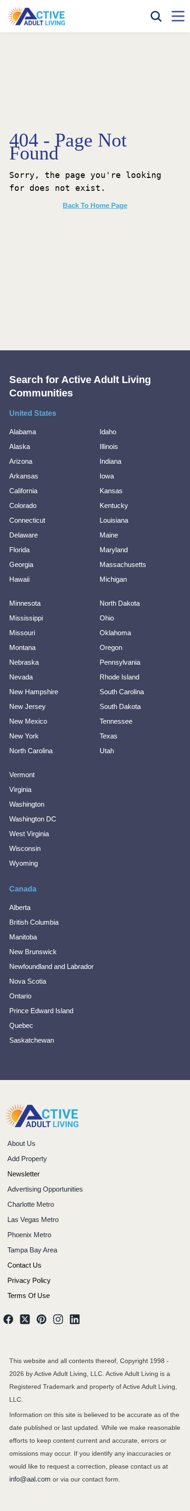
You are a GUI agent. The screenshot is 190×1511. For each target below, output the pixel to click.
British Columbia (34, 922)
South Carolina (122, 692)
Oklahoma (115, 633)
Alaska (19, 446)
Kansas (111, 491)
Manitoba (23, 937)
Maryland (114, 550)
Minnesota (25, 603)
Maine (109, 535)
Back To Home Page (95, 205)
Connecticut (27, 520)
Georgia (21, 564)
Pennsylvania (120, 662)
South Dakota (120, 706)
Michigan (113, 579)
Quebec (21, 1025)
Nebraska (24, 662)
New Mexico (28, 721)
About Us (21, 1143)
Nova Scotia (27, 981)
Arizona (20, 461)
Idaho (108, 432)
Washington (26, 804)
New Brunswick (33, 952)
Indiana (110, 461)
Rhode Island (119, 677)
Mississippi (26, 618)
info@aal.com (30, 1479)
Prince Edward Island (41, 1011)
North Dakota (120, 603)
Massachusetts (123, 564)
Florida (19, 550)
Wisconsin (25, 848)
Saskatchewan (31, 1040)
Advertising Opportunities (45, 1189)
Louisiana (114, 520)
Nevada (21, 677)
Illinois (109, 446)
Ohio (107, 618)
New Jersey (27, 706)
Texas (109, 736)
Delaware (23, 535)
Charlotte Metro (30, 1204)
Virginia (20, 789)
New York (24, 736)
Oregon (111, 647)
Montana (22, 647)
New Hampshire (33, 692)
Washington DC (32, 819)
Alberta (19, 907)
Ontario (20, 996)
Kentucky (114, 505)
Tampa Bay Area (32, 1250)
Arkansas (23, 476)
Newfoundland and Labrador (51, 966)
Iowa (107, 476)
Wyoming (23, 863)
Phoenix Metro (29, 1235)
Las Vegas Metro (33, 1219)
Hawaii (19, 579)
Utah (107, 751)
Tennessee (116, 721)
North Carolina (31, 751)
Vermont (22, 775)
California (23, 491)
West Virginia (29, 834)
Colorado (22, 505)
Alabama (22, 432)
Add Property (27, 1159)
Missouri (22, 633)
